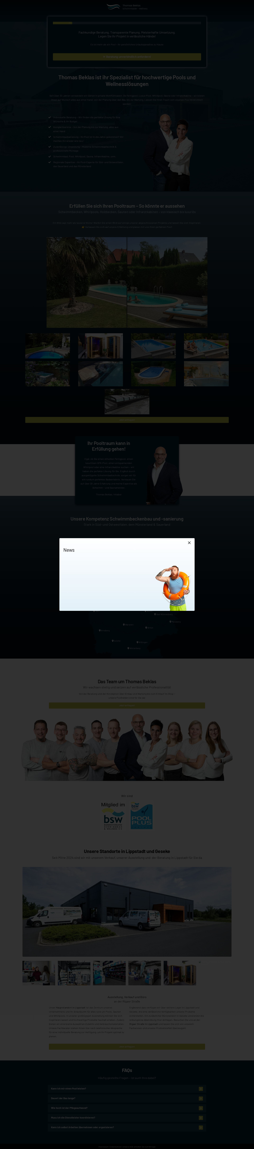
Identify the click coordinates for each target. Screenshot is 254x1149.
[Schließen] (189, 543)
